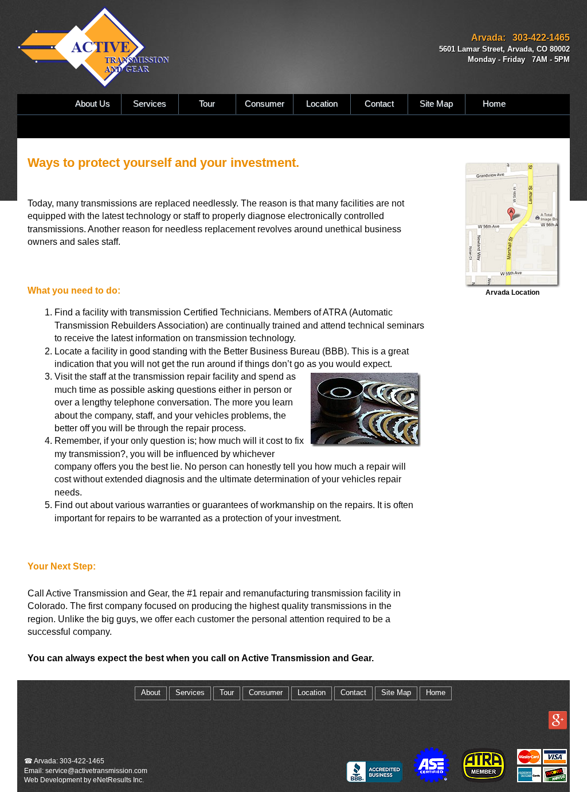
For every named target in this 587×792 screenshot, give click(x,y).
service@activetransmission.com (96, 771)
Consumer (264, 103)
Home (494, 103)
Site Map (436, 103)
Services (149, 103)
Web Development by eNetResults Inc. (84, 780)
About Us (92, 103)
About (151, 692)
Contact (379, 103)
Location (322, 103)
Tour (207, 103)
